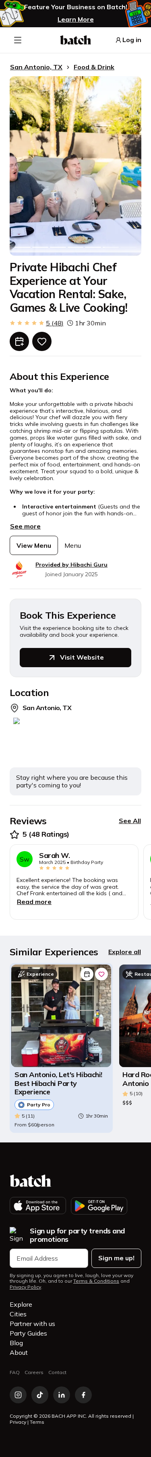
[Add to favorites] (42, 341)
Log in (131, 40)
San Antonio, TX (36, 67)
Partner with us (32, 1324)
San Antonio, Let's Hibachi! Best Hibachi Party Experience (58, 1083)
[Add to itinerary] (19, 341)
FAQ (15, 1372)
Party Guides (28, 1333)
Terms (37, 1422)
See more (25, 526)
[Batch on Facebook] (83, 1394)
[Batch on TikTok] (39, 1395)
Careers (34, 1372)
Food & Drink (94, 67)
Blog (16, 1343)
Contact (57, 1372)
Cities (18, 1314)
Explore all (124, 952)
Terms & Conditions (96, 1281)
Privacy (18, 1422)
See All (130, 821)
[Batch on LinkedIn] (61, 1394)
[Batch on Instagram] (18, 1394)
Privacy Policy (25, 1287)
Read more (34, 902)
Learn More (76, 19)
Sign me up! (116, 1258)
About (19, 1352)
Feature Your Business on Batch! (75, 7)
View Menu (34, 545)
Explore (21, 1304)
